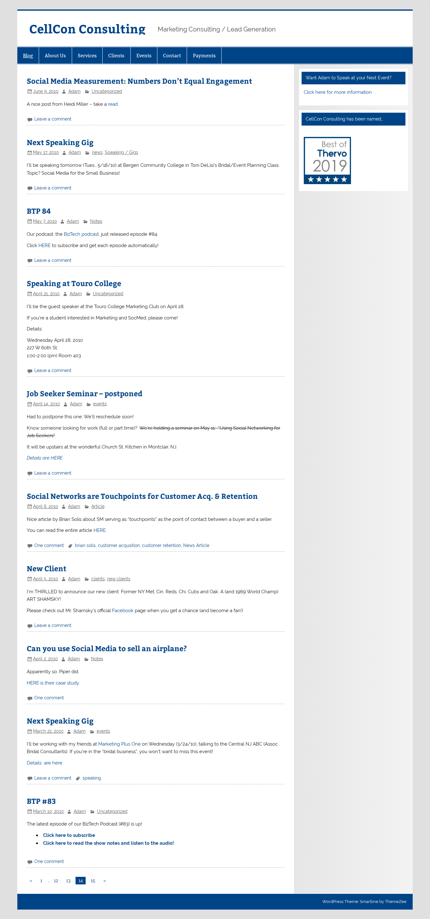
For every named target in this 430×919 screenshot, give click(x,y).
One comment (49, 545)
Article (98, 506)
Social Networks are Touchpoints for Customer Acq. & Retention (142, 496)
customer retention (161, 545)
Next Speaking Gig (60, 142)
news (97, 152)
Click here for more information (338, 92)
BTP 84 (39, 211)
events (100, 403)
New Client (46, 568)
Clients (116, 56)
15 (93, 880)
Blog (28, 56)
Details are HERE (45, 458)
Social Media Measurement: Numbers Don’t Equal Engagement (139, 81)
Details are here (44, 763)
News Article (196, 545)
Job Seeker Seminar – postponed (84, 393)
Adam (74, 91)
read (113, 104)
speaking (91, 778)
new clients (118, 578)
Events (143, 56)
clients (98, 578)
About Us (55, 56)
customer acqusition (119, 545)
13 (68, 880)
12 (56, 880)
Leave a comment (52, 118)
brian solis (85, 545)
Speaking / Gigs (121, 152)
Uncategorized (107, 91)
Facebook (122, 610)
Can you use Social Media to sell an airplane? (107, 648)
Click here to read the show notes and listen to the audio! (108, 843)
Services (87, 56)
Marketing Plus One (119, 744)
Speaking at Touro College (74, 283)
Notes (96, 221)
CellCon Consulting (87, 28)
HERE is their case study (53, 683)
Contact (172, 56)
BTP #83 (41, 801)
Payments (204, 56)
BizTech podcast (81, 234)
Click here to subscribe (69, 835)
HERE (44, 245)
